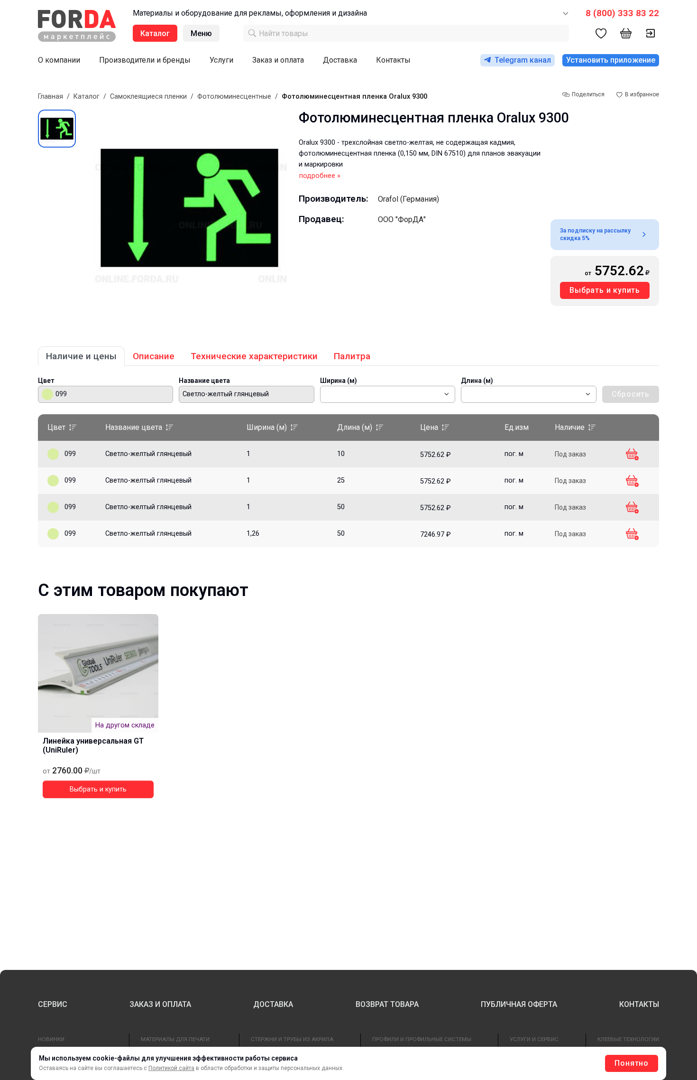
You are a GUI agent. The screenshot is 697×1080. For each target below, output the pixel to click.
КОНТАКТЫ (639, 1004)
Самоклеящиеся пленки (148, 97)
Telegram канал (523, 60)
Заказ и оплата (278, 60)
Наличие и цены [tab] (81, 356)
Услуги (221, 60)
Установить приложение (610, 60)
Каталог (86, 97)
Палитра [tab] (352, 356)
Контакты (393, 60)
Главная (50, 97)
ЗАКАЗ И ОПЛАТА (160, 1004)
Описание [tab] (153, 356)
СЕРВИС (52, 1004)
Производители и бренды (145, 60)
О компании (59, 60)
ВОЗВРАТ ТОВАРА (387, 1004)
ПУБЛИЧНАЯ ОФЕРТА (519, 1004)
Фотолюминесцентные (234, 97)
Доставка (340, 60)
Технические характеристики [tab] (254, 356)
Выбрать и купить (604, 290)
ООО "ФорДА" (402, 219)
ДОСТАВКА (273, 1004)
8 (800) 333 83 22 (622, 13)
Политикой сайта (171, 1068)
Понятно (631, 1063)
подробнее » (319, 176)
